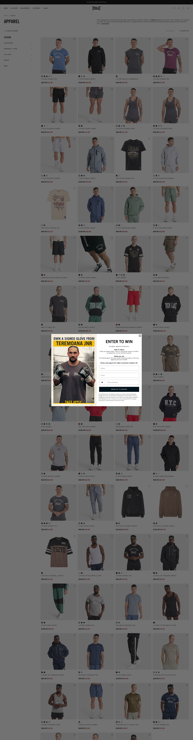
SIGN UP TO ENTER (119, 389)
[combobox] (102, 382)
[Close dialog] (140, 336)
